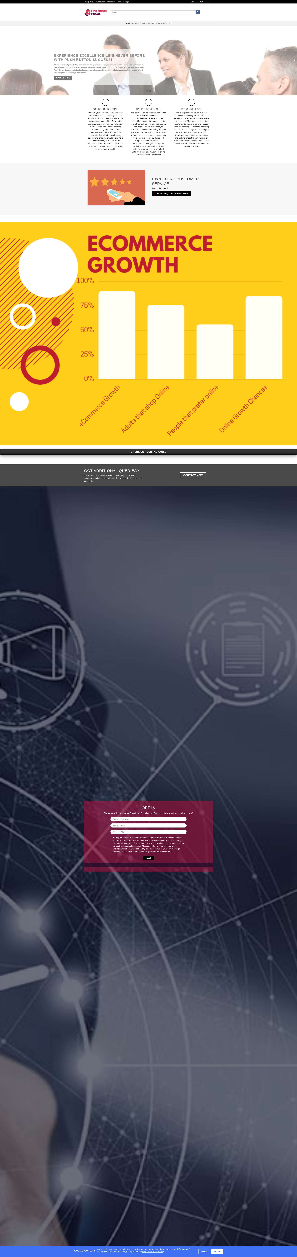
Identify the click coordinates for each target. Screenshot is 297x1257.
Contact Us (166, 23)
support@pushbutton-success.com (156, 851)
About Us (156, 23)
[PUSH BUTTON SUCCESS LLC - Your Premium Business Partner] (95, 12)
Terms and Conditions (138, 837)
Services (146, 23)
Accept (204, 1251)
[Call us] (214, 3)
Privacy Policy (89, 2)
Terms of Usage (123, 2)
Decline (217, 1251)
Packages (136, 23)
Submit (148, 858)
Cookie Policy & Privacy (153, 1252)
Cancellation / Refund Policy (105, 2)
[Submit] (198, 12)
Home (128, 23)
